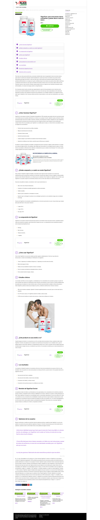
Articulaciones (68, 15)
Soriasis (66, 33)
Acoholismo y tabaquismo (70, 13)
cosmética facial (68, 17)
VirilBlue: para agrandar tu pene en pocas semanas (33, 498)
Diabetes (67, 19)
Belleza (66, 16)
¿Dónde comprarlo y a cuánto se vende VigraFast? (30, 48)
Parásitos (67, 24)
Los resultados (22, 65)
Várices (66, 34)
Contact (40, 515)
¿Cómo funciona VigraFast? (25, 44)
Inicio (16, 10)
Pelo (66, 26)
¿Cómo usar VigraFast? (24, 54)
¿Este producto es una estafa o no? (27, 61)
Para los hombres (21, 10)
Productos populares (69, 28)
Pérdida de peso (68, 27)
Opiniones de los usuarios (25, 72)
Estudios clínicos (23, 58)
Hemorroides (67, 20)
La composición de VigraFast (26, 51)
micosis (66, 21)
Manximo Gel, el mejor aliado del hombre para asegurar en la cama (20, 500)
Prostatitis (67, 30)
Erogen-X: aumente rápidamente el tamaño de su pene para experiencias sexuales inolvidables (45, 503)
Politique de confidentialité (44, 514)
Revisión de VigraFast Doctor (25, 68)
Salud (66, 31)
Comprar (51, 26)
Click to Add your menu (21, 7)
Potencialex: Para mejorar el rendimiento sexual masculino (57, 500)
